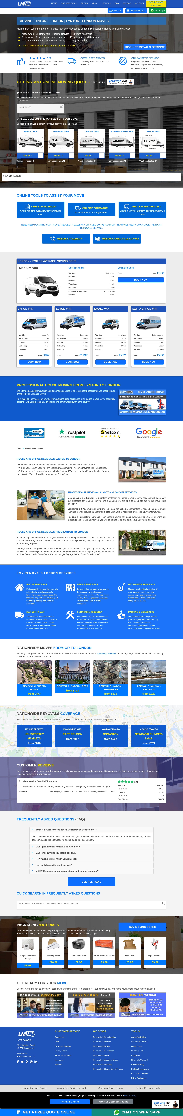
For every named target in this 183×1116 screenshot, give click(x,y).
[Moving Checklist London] (40, 1001)
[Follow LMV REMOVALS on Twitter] (22, 1058)
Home (54, 3)
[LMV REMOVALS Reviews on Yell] (110, 433)
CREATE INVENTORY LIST (142, 210)
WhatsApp (160, 10)
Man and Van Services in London (72, 1084)
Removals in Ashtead (102, 1037)
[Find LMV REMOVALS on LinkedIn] (35, 1058)
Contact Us (59, 1033)
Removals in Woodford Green (105, 1056)
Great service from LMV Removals (36, 777)
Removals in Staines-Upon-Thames (108, 1065)
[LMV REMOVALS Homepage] (24, 4)
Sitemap (58, 1060)
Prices (84, 3)
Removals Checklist (139, 1056)
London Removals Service (34, 1084)
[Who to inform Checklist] (142, 1000)
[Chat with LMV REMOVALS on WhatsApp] (118, 1112)
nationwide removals (106, 653)
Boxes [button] (106, 3)
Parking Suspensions (140, 1065)
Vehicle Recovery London (149, 1084)
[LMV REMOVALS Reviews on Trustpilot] (72, 433)
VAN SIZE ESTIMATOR (91, 210)
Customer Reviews (63, 1042)
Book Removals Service (145, 47)
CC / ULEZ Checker (139, 1069)
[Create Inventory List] (91, 1001)
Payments (135, 1051)
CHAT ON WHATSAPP (141, 1112)
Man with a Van (35, 612)
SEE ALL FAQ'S (91, 877)
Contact (139, 3)
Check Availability (138, 1033)
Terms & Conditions (63, 1051)
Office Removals (87, 584)
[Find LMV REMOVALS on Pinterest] (31, 1058)
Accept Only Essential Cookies (113, 1102)
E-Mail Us (23, 1049)
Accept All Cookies (70, 1102)
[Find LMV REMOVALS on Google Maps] (27, 1058)
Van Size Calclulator (139, 1037)
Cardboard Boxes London (110, 1084)
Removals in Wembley (102, 1060)
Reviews (127, 3)
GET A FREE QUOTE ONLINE (48, 1112)
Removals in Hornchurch (103, 1046)
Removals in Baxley (101, 1042)
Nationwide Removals (141, 584)
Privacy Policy (130, 1096)
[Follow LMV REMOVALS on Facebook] (18, 1058)
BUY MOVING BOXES (142, 922)
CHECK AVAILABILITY (40, 210)
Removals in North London (104, 1033)
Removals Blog (137, 1060)
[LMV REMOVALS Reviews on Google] (149, 433)
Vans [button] (94, 3)
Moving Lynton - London (34, 449)
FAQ (57, 1037)
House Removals (36, 584)
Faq (117, 3)
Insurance (59, 1056)
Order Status (136, 1042)
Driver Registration (139, 1074)
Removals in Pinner (101, 1051)
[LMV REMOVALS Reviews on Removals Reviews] (34, 433)
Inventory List (137, 1046)
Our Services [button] (68, 3)
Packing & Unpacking (141, 612)
